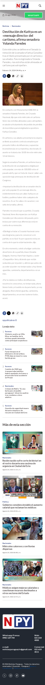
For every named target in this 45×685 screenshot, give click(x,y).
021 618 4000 (38, 637)
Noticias (5, 26)
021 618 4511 (39, 649)
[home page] (22, 6)
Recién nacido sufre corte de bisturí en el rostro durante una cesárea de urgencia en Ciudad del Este (21, 463)
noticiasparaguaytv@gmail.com (17, 648)
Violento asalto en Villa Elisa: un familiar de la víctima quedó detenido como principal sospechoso (16, 337)
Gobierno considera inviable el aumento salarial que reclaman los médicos (22, 506)
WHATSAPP (33, 15)
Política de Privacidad (22, 668)
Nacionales (16, 26)
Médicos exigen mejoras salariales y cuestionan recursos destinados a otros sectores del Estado (20, 590)
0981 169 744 (11, 636)
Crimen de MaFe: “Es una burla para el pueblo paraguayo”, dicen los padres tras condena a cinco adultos (16, 393)
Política (5, 502)
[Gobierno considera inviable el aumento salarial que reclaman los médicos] (22, 487)
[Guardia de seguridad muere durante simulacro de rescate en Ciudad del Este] (36, 408)
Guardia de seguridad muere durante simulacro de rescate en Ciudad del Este (17, 410)
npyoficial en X (9, 320)
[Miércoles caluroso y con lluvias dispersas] (22, 528)
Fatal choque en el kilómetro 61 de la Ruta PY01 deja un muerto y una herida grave (16, 355)
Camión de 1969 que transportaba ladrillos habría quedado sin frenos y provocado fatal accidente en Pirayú (16, 373)
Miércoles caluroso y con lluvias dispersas (18, 547)
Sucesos (8, 331)
